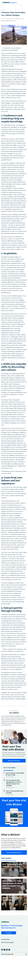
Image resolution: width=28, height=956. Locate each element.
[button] (14, 954)
